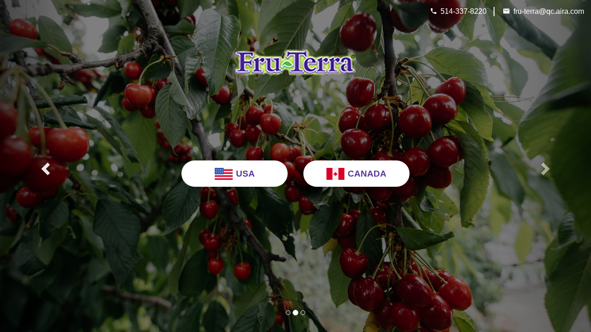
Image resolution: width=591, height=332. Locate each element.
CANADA (367, 173)
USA (245, 173)
